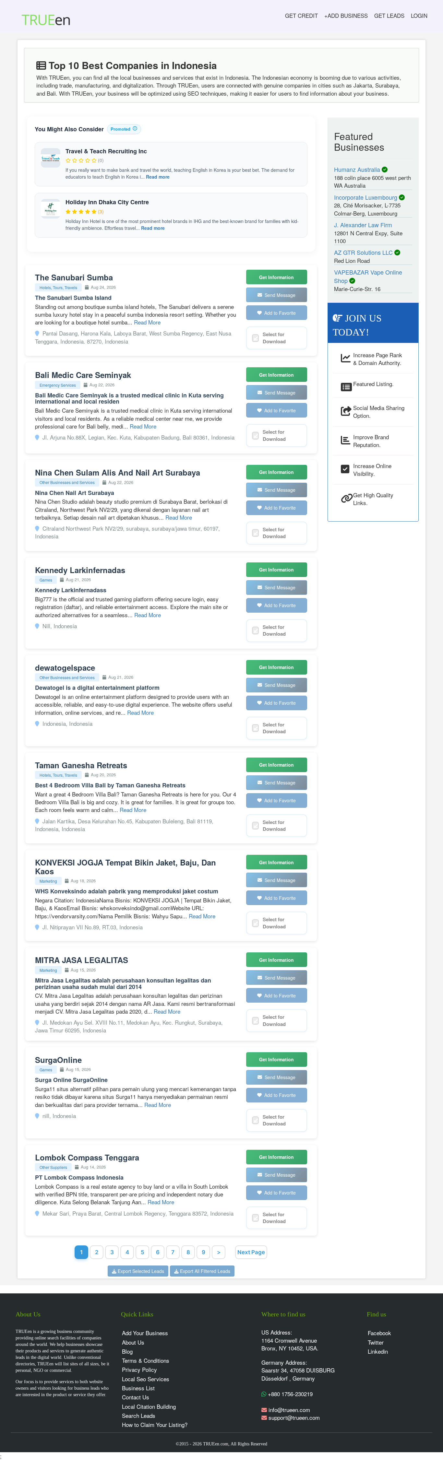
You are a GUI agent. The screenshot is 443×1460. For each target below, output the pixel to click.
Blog (127, 1351)
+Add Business (346, 15)
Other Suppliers (53, 1167)
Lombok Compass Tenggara (87, 1157)
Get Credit (301, 15)
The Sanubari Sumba (74, 277)
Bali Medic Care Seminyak (83, 374)
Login (419, 15)
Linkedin (378, 1351)
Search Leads (138, 1415)
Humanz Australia (358, 169)
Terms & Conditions (145, 1360)
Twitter (376, 1342)
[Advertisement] (373, 625)
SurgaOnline (58, 1059)
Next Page (251, 1252)
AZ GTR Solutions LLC (364, 252)
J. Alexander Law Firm (363, 224)
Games (46, 580)
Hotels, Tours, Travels (58, 287)
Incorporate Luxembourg (366, 197)
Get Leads (389, 15)
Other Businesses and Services (67, 482)
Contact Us (135, 1397)
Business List (138, 1388)
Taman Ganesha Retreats (81, 765)
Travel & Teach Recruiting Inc (106, 151)
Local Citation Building (149, 1406)
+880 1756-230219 (289, 1394)
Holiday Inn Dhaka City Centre (107, 202)
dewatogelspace (65, 667)
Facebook (379, 1333)
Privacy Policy (139, 1369)
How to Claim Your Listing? (154, 1424)
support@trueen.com (294, 1417)
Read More (147, 322)
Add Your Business (145, 1333)
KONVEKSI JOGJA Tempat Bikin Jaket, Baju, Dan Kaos (125, 866)
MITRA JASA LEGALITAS (81, 959)
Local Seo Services (145, 1379)
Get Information (276, 277)
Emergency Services (58, 385)
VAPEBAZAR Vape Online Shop (368, 276)
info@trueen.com (289, 1410)
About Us (133, 1342)
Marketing (48, 881)
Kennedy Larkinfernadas (80, 569)
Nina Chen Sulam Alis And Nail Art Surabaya (117, 472)
